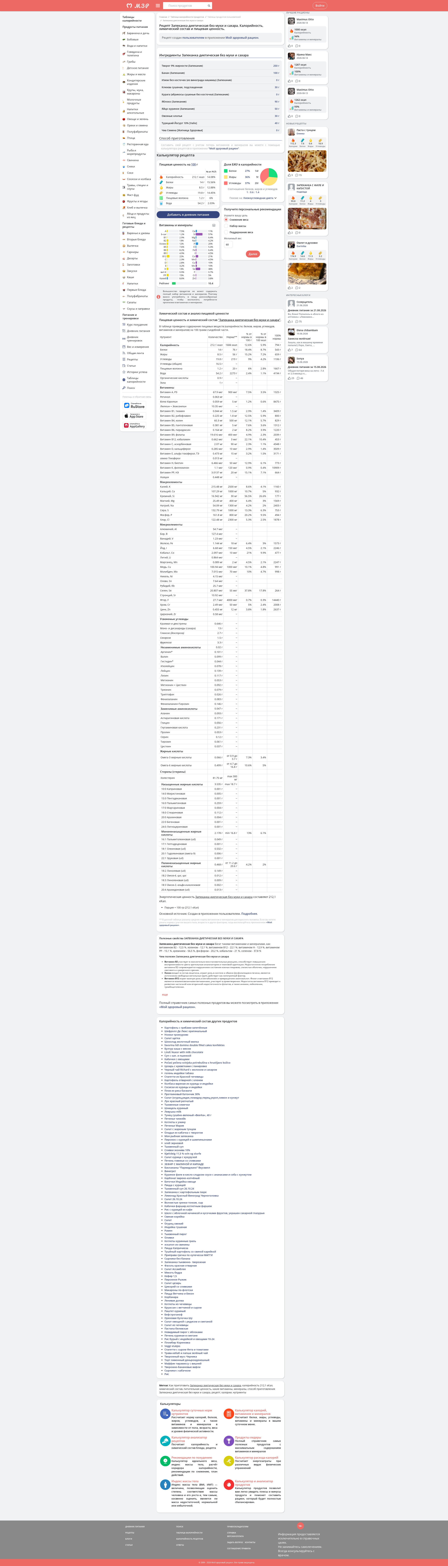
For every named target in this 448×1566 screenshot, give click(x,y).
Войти (320, 6)
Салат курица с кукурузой (180, 1157)
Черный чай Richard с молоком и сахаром (190, 1069)
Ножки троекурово (176, 1034)
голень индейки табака (179, 1073)
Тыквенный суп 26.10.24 (179, 1188)
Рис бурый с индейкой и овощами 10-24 (189, 1339)
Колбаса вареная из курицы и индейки (188, 1083)
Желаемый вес (233, 238)
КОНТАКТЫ (250, 1542)
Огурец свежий (173, 1223)
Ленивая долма (174, 1300)
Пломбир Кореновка (177, 1342)
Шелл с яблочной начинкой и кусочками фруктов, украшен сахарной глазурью (214, 1213)
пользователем (193, 38)
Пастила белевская (176, 1328)
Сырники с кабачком (177, 1370)
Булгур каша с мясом (177, 1048)
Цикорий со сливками (178, 1286)
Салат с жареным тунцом (180, 1129)
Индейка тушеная (175, 1227)
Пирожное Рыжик (175, 1279)
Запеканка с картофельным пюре (185, 1192)
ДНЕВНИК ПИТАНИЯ (135, 1526)
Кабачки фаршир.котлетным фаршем (188, 1206)
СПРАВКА (231, 1532)
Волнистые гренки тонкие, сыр (183, 1202)
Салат (168, 1220)
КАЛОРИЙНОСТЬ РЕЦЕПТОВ (189, 1538)
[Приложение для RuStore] (137, 405)
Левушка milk (172, 1111)
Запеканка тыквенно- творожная (185, 1262)
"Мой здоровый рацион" (223, 148)
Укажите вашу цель (235, 215)
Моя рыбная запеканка (178, 1136)
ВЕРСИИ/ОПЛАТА (235, 1536)
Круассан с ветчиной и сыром (183, 1307)
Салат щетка (172, 1038)
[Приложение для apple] (137, 415)
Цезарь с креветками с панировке (185, 1066)
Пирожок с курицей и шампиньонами (188, 1139)
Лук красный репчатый (178, 1101)
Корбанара (171, 1297)
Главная (163, 17)
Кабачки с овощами (176, 1059)
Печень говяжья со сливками (182, 1160)
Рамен (168, 1230)
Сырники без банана (177, 1258)
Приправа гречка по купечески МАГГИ (188, 1255)
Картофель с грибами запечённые (185, 1027)
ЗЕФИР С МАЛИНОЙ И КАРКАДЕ (184, 1164)
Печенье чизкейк (175, 1118)
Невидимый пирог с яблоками (183, 1332)
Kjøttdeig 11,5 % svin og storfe (182, 1153)
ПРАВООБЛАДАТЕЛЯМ (237, 1526)
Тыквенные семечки (177, 1104)
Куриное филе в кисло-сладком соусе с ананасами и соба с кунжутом (207, 1174)
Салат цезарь (172, 1283)
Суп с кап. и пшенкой (177, 1055)
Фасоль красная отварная (180, 1265)
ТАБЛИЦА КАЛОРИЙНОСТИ (189, 1532)
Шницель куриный (176, 1108)
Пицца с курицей (175, 1185)
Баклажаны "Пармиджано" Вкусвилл (187, 1167)
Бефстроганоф (173, 1314)
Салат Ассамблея (175, 1269)
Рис (166, 1374)
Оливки (169, 1237)
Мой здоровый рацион (242, 38)
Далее (253, 254)
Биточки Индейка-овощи (180, 1181)
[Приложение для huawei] (137, 425)
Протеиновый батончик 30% (182, 1094)
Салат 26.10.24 (173, 1199)
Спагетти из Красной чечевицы (183, 1076)
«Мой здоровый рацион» (177, 1007)
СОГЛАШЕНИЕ (234, 1548)
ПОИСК (179, 1526)
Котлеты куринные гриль (180, 1241)
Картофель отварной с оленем (183, 1080)
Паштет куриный (175, 1311)
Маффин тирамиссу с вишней (182, 1363)
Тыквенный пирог (175, 1234)
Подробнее (249, 914)
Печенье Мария (174, 1125)
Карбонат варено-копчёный (182, 1178)
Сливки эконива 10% (177, 1150)
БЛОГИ (128, 1538)
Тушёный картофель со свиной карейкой (190, 1251)
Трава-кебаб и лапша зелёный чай (186, 1353)
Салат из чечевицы (176, 1325)
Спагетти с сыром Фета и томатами (186, 1349)
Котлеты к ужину (175, 1122)
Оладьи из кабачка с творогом (183, 1132)
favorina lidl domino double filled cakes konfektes (194, 1045)
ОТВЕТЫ (180, 1545)
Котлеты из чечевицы (178, 1304)
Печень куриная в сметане (181, 1335)
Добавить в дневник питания (188, 215)
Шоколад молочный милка (181, 1041)
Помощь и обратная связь (136, 396)
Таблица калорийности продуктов (187, 17)
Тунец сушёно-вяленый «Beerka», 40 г (187, 1115)
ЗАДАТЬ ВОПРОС (235, 1542)
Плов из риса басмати (178, 1090)
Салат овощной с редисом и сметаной (188, 1321)
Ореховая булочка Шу (178, 1318)
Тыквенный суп (174, 1146)
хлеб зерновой (173, 1143)
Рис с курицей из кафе (178, 1209)
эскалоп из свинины (177, 1244)
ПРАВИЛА (246, 1548)
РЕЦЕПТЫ (129, 1532)
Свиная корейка (174, 1216)
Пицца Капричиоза (176, 1248)
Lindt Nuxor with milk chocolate (183, 1052)
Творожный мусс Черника (180, 1356)
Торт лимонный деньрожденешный (186, 1360)
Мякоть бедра (173, 1272)
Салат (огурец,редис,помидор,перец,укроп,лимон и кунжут (201, 1097)
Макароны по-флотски (178, 1290)
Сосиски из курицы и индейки (183, 1087)
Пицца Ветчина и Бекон (179, 1293)
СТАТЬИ (129, 1545)
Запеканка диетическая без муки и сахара (183, 20)
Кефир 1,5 (170, 1276)
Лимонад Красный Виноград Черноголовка (191, 1195)
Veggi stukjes (172, 1346)
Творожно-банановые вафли (182, 1367)
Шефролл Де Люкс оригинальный (185, 1031)
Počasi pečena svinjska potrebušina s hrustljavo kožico (197, 1062)
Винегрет (170, 1171)
